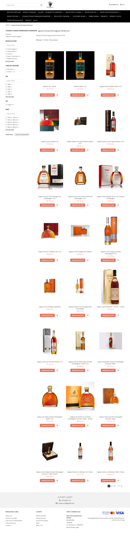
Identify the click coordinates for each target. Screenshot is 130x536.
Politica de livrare (11, 523)
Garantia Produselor (42, 521)
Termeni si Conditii (11, 518)
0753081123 (66, 500)
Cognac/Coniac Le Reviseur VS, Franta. (80, 472)
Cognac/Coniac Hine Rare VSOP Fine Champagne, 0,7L (80, 197)
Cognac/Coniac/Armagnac (13, 36)
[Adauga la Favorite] (57, 95)
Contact (28, 20)
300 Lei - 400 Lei (12, 127)
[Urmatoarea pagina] (121, 486)
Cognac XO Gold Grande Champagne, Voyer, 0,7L (49, 418)
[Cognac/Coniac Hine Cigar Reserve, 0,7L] (110, 121)
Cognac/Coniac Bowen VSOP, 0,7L (110, 86)
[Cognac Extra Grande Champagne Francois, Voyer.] (110, 396)
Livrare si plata (115, 16)
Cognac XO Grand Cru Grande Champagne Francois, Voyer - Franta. (80, 418)
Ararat (9, 54)
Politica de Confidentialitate (14, 521)
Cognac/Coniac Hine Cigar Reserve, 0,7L (110, 141)
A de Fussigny (11, 49)
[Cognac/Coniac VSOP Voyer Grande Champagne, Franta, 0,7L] (80, 341)
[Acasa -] (56, 5)
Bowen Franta (11, 58)
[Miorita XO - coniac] (50, 65)
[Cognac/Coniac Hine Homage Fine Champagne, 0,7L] (50, 175)
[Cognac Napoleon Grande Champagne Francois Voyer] (110, 341)
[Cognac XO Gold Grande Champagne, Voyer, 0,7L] (50, 396)
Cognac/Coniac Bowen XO (49, 141)
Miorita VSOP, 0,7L (80, 86)
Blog (35, 20)
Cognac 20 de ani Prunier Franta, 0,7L (49, 362)
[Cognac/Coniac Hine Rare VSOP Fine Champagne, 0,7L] (80, 176)
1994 (8, 84)
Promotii (104, 16)
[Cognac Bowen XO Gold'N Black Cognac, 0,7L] (80, 121)
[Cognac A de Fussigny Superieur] (50, 286)
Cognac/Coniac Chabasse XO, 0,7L (49, 252)
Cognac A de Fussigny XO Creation (80, 252)
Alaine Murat (11, 51)
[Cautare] (41, 5)
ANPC (38, 523)
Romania (10, 69)
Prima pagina (94, 16)
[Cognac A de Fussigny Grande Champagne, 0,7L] (110, 231)
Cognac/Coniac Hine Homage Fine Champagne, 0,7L (49, 197)
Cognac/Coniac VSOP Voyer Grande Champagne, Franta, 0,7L (80, 363)
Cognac (9, 105)
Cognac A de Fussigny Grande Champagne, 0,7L (111, 253)
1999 (8, 89)
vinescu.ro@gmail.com (66, 503)
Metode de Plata (41, 516)
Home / (8, 25)
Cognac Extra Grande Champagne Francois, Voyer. (110, 418)
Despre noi (9, 516)
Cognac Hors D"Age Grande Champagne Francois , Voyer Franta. (49, 473)
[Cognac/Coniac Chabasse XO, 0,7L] (50, 231)
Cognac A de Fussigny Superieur (50, 307)
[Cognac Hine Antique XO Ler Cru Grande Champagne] (110, 175)
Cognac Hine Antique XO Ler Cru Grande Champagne (110, 197)
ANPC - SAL (39, 525)
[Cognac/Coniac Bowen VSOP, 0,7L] (110, 65)
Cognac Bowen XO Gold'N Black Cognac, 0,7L (80, 142)
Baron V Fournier (12, 56)
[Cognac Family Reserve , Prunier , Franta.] (110, 286)
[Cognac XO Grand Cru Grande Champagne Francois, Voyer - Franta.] (80, 396)
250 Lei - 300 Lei (12, 125)
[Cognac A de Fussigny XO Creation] (80, 231)
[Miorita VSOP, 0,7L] (80, 65)
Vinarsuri (8, 34)
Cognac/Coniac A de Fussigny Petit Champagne (80, 308)
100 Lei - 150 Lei (12, 117)
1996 (8, 92)
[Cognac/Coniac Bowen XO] (50, 121)
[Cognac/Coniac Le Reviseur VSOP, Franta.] (110, 451)
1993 (8, 94)
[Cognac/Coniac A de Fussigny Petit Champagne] (80, 286)
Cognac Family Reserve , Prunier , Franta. (111, 307)
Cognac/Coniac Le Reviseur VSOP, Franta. (111, 472)
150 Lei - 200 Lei (12, 120)
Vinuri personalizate (15, 20)
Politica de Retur (41, 518)
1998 (8, 87)
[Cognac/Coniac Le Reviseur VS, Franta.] (80, 451)
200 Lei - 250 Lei (12, 122)
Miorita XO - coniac (49, 86)
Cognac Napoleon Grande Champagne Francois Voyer (111, 363)
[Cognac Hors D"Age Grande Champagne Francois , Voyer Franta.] (50, 451)
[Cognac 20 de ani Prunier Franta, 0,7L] (50, 341)
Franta (9, 72)
